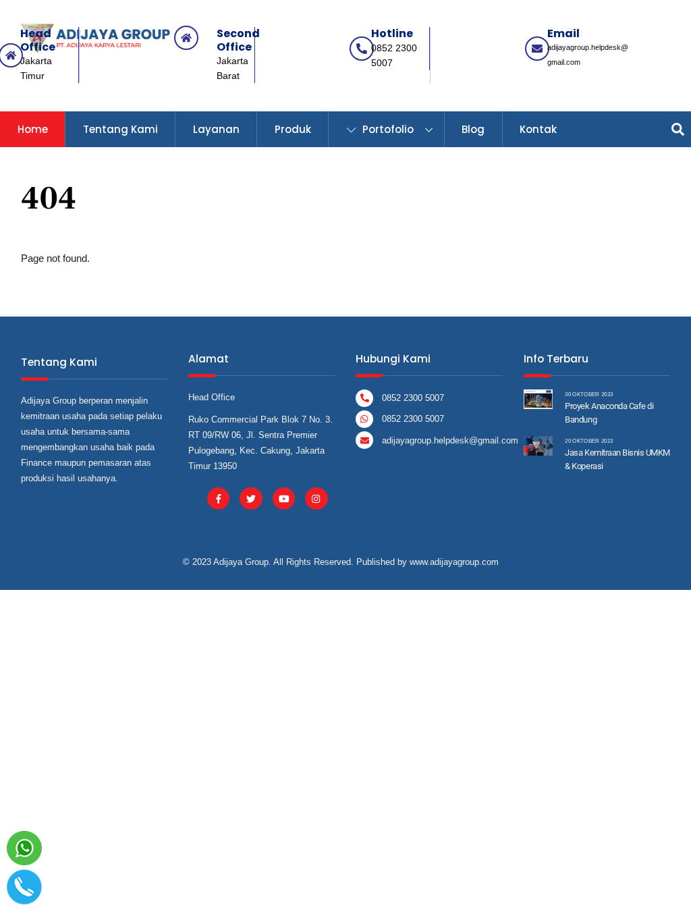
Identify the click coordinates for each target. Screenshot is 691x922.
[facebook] (218, 498)
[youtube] (284, 498)
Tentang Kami (120, 129)
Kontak (538, 129)
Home (33, 129)
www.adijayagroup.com (454, 562)
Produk (293, 129)
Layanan (216, 129)
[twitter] (251, 498)
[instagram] (316, 498)
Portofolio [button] (387, 129)
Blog (473, 129)
